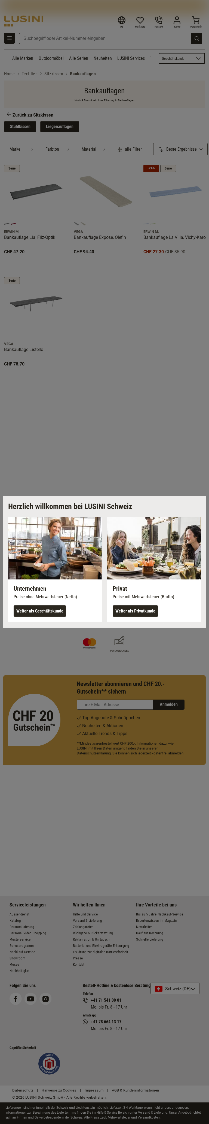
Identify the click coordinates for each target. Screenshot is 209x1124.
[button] (55, 569)
